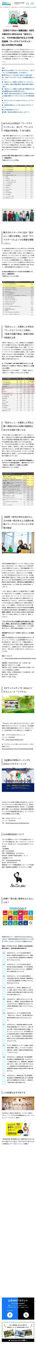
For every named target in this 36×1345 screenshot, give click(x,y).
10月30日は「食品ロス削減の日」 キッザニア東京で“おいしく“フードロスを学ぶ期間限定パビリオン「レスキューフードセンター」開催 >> (18, 1115)
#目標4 (4, 62)
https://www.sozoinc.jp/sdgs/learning (17, 823)
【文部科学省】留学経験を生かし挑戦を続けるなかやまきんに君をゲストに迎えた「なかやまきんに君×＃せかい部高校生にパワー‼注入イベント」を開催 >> (18, 1141)
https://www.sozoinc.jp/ (13, 860)
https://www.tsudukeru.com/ (14, 739)
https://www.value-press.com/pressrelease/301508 (17, 749)
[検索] (27, 4)
